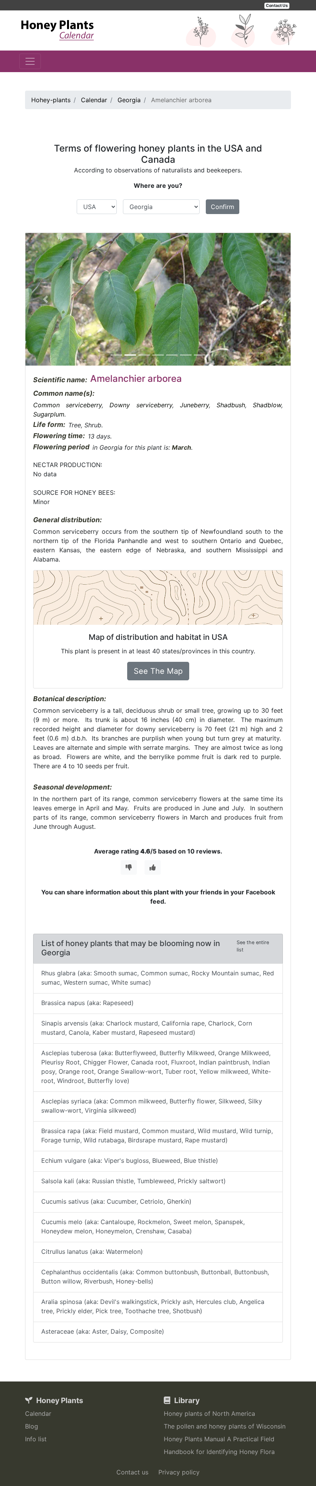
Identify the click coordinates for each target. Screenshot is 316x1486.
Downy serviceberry (140, 405)
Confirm (222, 207)
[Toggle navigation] (30, 61)
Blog (31, 1426)
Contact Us (277, 5)
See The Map (158, 671)
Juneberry (194, 405)
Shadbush (231, 405)
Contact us (132, 1472)
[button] (45, 299)
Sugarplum (48, 414)
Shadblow (267, 405)
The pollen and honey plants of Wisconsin (225, 1426)
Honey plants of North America (209, 1413)
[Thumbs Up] (153, 867)
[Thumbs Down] (129, 867)
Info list (36, 1439)
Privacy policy (179, 1472)
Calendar (38, 1413)
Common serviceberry (67, 405)
